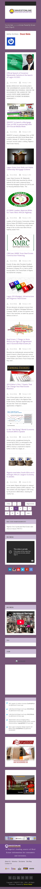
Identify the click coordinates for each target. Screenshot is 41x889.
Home (15, 25)
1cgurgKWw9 (21, 723)
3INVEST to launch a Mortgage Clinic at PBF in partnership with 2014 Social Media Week (19, 124)
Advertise (14, 861)
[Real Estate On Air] (20, 838)
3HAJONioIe (30, 709)
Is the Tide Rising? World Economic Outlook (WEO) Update (20, 430)
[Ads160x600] (20, 661)
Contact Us (8, 863)
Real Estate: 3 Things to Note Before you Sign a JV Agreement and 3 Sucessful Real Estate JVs (19, 341)
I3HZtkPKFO (19, 728)
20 (12, 513)
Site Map (29, 861)
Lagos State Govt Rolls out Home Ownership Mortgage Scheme (20, 168)
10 (7, 513)
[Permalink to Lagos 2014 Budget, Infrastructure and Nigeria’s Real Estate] (20, 285)
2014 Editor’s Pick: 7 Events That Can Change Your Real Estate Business (19, 386)
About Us (8, 861)
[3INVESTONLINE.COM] (20, 14)
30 (17, 513)
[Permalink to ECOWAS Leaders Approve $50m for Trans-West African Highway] (20, 199)
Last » (28, 513)
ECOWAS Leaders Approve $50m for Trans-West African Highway (19, 211)
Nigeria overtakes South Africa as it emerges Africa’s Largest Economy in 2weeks (20, 474)
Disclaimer (22, 861)
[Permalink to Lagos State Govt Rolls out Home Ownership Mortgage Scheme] (20, 156)
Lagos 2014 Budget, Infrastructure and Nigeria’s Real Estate (20, 297)
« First (8, 503)
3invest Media (28, 884)
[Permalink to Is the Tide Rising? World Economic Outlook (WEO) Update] (20, 418)
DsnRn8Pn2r (31, 703)
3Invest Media (13, 82)
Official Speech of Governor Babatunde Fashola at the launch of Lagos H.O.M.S (19, 75)
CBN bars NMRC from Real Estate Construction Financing (20, 254)
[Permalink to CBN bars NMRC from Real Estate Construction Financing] (20, 242)
